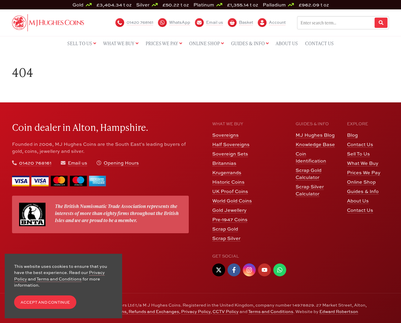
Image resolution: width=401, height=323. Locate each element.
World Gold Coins (232, 200)
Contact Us (360, 144)
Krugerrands (226, 172)
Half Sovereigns (231, 144)
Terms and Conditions (270, 311)
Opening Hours (121, 163)
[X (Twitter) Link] (218, 269)
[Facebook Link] (234, 269)
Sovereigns (225, 135)
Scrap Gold (225, 229)
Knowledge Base (315, 144)
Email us (77, 163)
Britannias (224, 163)
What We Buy (362, 163)
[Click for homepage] (48, 22)
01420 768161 (35, 163)
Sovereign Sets (230, 153)
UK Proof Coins (230, 191)
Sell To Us (358, 153)
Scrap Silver (226, 238)
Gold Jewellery (229, 210)
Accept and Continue (45, 302)
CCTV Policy (226, 311)
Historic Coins (228, 182)
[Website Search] (381, 23)
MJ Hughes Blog (315, 135)
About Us (358, 200)
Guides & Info (363, 191)
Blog (352, 135)
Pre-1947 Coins (229, 219)
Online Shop (361, 182)
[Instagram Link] (249, 269)
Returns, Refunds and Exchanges (144, 311)
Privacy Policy (195, 311)
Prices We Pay (363, 172)
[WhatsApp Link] (279, 269)
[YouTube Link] (264, 269)
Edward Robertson (338, 311)
